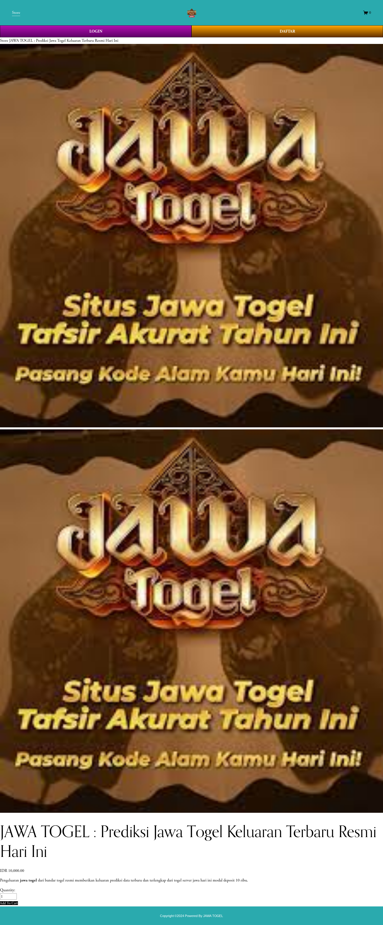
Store (4, 40)
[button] (9, 903)
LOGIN (95, 31)
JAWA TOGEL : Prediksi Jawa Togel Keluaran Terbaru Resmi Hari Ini (63, 40)
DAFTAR (287, 31)
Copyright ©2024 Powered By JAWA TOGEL (191, 916)
